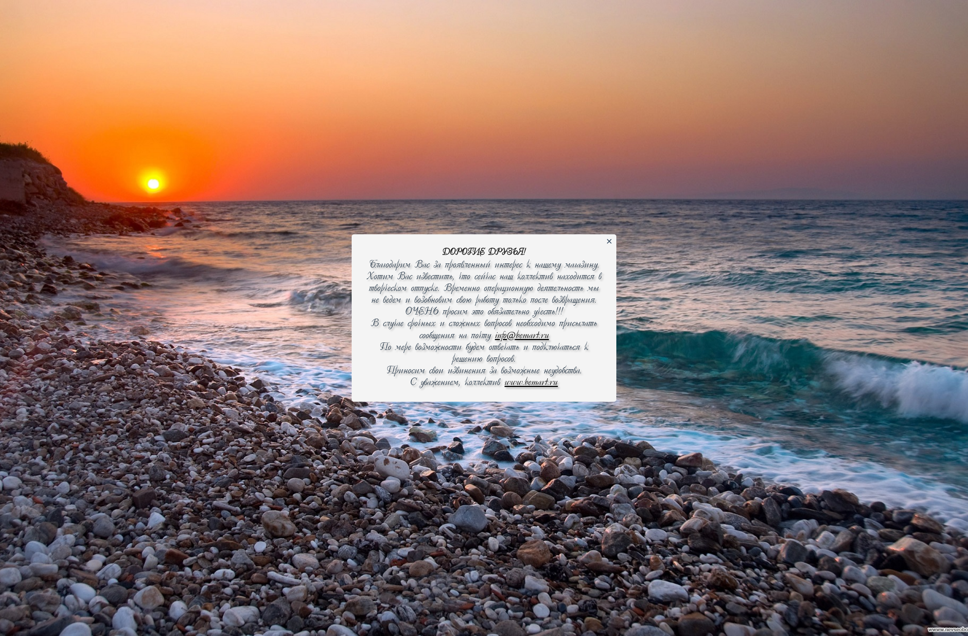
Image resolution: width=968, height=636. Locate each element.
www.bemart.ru (531, 382)
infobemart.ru (522, 336)
